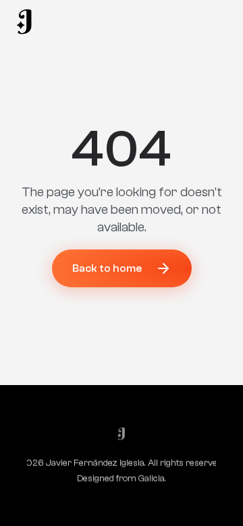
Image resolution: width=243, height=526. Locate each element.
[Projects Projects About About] (25, 21)
